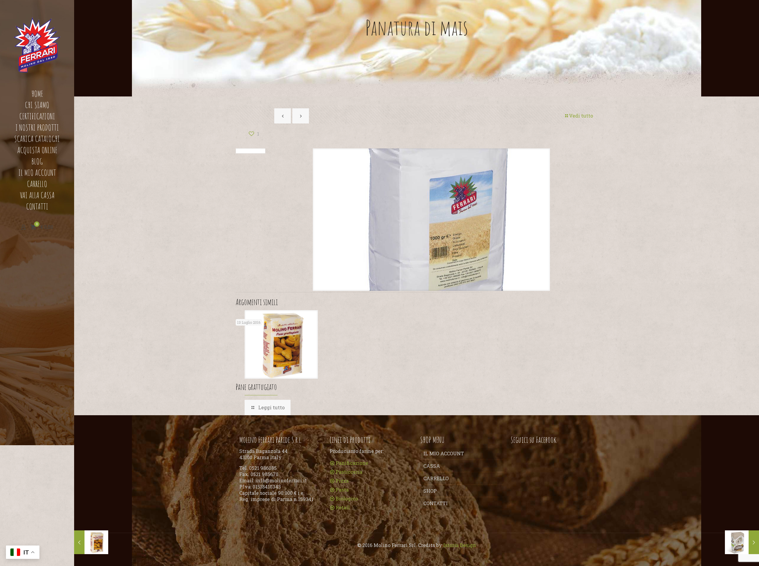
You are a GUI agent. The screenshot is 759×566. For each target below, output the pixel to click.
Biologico (347, 498)
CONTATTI (435, 503)
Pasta (342, 489)
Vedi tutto (581, 115)
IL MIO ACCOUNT (443, 453)
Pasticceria (349, 472)
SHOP (430, 491)
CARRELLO (436, 478)
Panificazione (352, 463)
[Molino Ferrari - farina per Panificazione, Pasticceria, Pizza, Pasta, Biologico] (37, 44)
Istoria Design (459, 545)
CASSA (431, 466)
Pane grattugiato (256, 387)
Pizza (342, 481)
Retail (343, 507)
